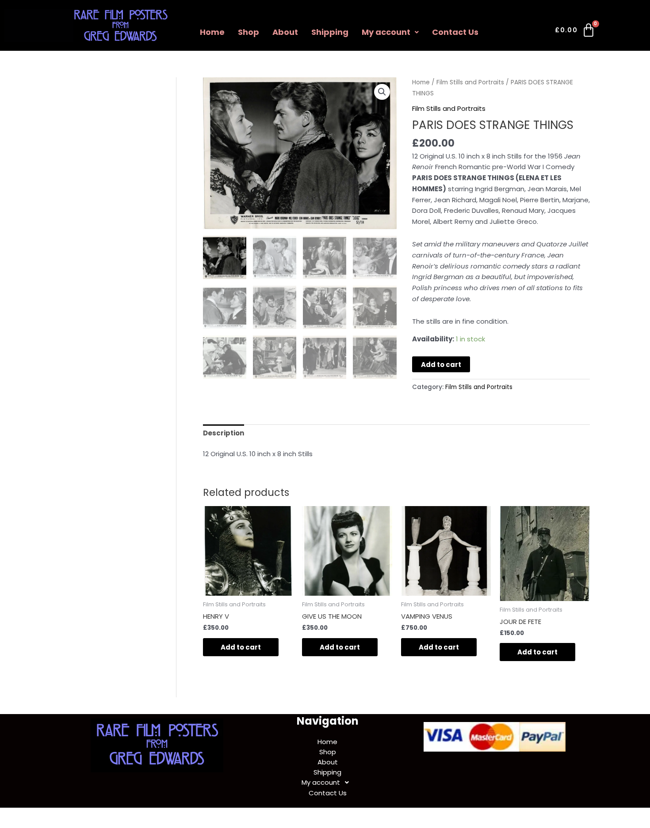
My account (386, 32)
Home (212, 32)
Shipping (329, 32)
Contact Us (455, 32)
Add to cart (441, 364)
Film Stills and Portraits (470, 82)
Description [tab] (223, 433)
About (285, 32)
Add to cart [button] (241, 647)
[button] (390, 32)
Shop (248, 32)
